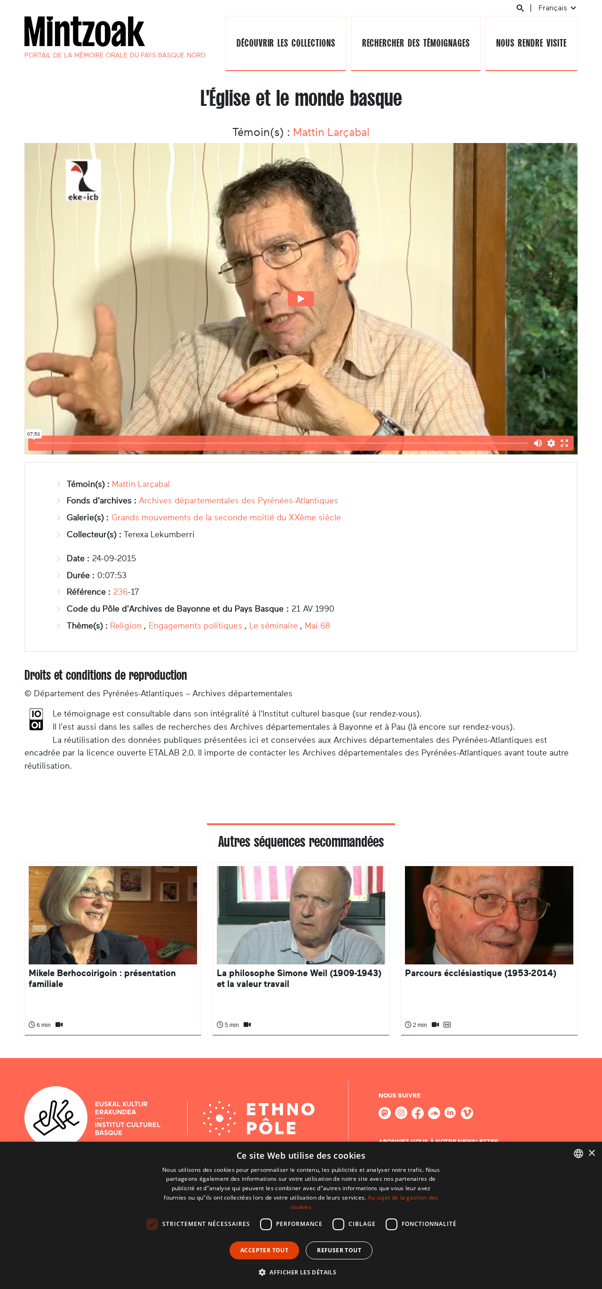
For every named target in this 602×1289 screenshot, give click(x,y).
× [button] (591, 1153)
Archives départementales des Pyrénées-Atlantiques (238, 500)
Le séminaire (273, 625)
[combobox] (578, 1153)
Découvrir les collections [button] (286, 43)
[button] (301, 1272)
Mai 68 (317, 625)
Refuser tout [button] (339, 1250)
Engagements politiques (195, 625)
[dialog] (301, 1215)
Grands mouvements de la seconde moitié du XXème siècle (226, 517)
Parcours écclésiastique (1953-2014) (480, 973)
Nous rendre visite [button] (531, 43)
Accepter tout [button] (264, 1250)
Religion (126, 625)
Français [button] (554, 8)
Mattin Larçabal (331, 132)
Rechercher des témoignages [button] (416, 43)
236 (120, 592)
